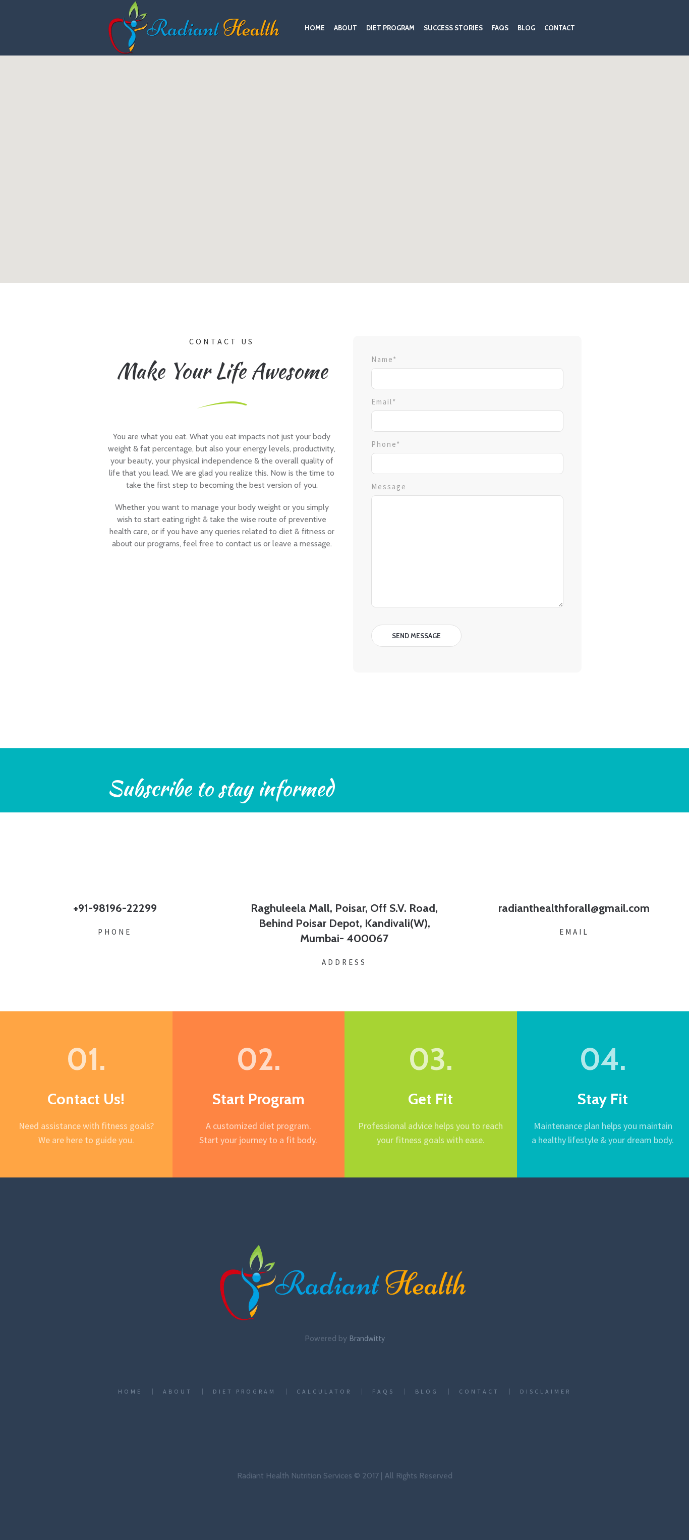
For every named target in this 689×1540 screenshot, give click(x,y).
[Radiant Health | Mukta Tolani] (344, 1282)
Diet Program (244, 1392)
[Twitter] (389, 1428)
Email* (383, 401)
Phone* (385, 444)
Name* (384, 359)
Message (389, 486)
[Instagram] (344, 1428)
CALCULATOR (324, 1392)
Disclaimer (545, 1392)
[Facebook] (252, 1428)
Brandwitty (367, 1338)
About (177, 1392)
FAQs (383, 1392)
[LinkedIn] (298, 1428)
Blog (426, 1392)
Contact (479, 1392)
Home (130, 1392)
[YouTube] (435, 1428)
